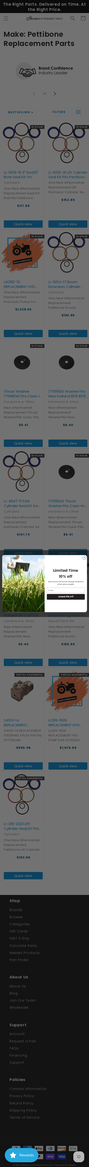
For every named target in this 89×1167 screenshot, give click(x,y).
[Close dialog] (84, 558)
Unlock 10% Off (65, 596)
